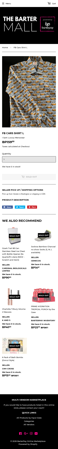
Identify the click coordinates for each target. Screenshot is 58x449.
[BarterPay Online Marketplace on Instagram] (31, 434)
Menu (8, 3)
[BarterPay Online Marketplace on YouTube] (36, 434)
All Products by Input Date (29, 418)
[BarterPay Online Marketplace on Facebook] (20, 434)
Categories (29, 421)
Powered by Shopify (28, 444)
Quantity (6, 153)
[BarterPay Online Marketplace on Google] (26, 434)
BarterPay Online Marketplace (31, 441)
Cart (54, 3)
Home (5, 47)
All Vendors (29, 424)
